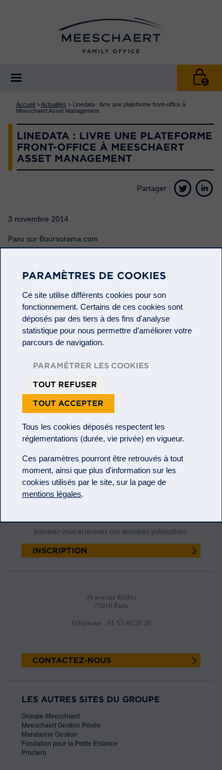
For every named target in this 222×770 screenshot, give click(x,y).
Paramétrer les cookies (91, 365)
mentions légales (51, 493)
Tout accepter (68, 403)
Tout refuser (65, 384)
